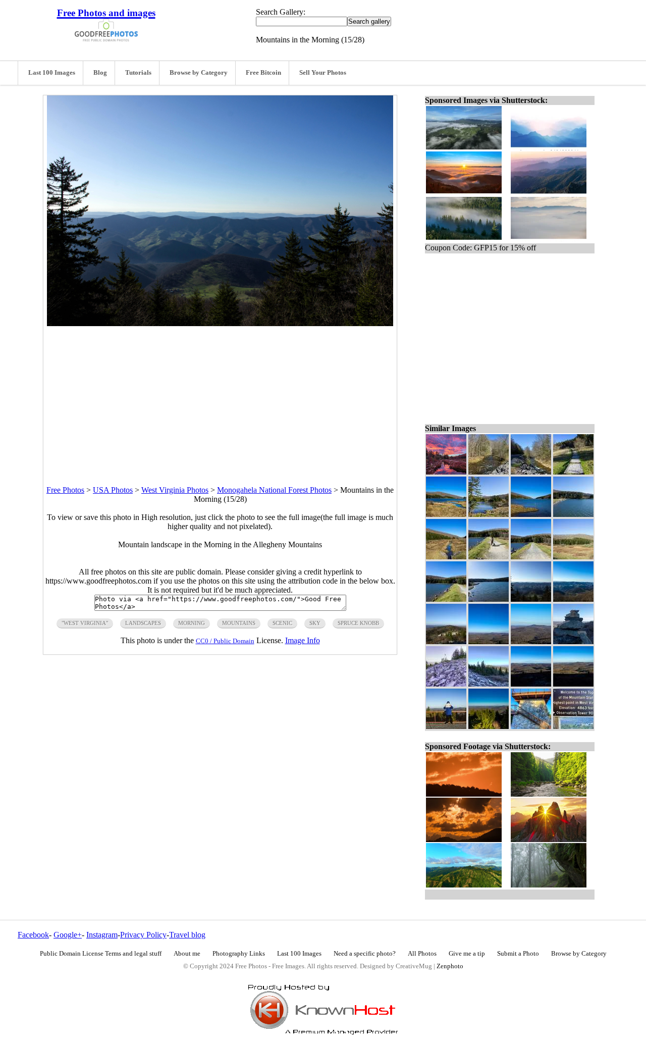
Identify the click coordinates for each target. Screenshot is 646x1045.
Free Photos (65, 490)
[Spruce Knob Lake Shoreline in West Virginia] (488, 599)
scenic (282, 623)
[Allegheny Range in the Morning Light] (573, 599)
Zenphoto (450, 966)
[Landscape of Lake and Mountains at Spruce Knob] (531, 514)
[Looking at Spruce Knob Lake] (573, 514)
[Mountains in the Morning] (531, 599)
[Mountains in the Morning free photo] (220, 323)
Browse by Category (199, 72)
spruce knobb (358, 623)
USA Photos (113, 490)
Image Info (302, 640)
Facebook (33, 934)
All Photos (422, 953)
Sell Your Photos (322, 72)
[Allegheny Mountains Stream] (488, 471)
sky (314, 623)
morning (191, 623)
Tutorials (138, 72)
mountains (238, 623)
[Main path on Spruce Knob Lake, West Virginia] (531, 556)
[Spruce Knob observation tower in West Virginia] (531, 726)
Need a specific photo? (365, 953)
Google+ (67, 934)
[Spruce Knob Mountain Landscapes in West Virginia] (488, 726)
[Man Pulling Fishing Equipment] (488, 556)
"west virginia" (85, 623)
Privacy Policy (143, 934)
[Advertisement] (220, 396)
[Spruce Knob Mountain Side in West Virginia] (446, 684)
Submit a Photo (518, 953)
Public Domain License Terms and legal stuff (101, 953)
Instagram (102, 934)
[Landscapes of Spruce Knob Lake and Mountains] (446, 514)
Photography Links (238, 953)
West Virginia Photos (174, 490)
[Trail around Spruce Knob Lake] (573, 471)
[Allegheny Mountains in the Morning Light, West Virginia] (488, 684)
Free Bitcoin (263, 72)
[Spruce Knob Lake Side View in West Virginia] (446, 599)
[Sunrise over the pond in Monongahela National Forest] (446, 471)
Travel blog (187, 934)
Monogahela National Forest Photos (274, 490)
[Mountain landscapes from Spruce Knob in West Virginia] (531, 641)
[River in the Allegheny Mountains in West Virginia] (531, 471)
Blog (100, 72)
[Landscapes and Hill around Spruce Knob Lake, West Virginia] (446, 556)
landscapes (143, 623)
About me (187, 953)
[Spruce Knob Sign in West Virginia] (573, 726)
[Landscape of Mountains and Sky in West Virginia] (488, 641)
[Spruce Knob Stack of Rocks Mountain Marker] (573, 641)
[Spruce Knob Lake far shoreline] (488, 514)
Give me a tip (467, 953)
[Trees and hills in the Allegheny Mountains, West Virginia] (573, 556)
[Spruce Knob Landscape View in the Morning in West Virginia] (531, 684)
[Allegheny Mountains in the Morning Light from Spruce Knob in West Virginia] (573, 684)
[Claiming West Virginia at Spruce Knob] (446, 726)
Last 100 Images (51, 72)
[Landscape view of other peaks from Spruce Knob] (446, 641)
